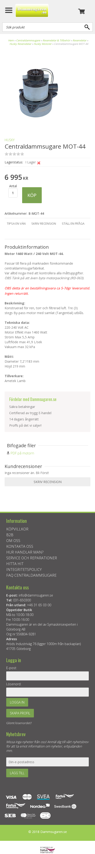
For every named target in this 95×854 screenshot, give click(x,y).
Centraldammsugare (28, 40)
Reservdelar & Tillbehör (56, 40)
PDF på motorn (22, 453)
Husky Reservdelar (20, 44)
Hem (11, 40)
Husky (10, 140)
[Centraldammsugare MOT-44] (36, 126)
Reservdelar (80, 40)
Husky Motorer (42, 44)
